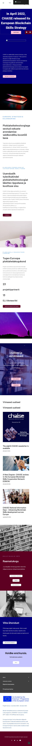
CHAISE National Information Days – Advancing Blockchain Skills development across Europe (14, 511)
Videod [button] (16, 580)
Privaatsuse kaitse (8, 689)
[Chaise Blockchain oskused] (9, 4)
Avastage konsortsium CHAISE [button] (11, 306)
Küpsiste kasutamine (8, 684)
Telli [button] (16, 662)
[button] (30, 32)
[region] (16, 21)
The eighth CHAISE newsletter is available (16, 447)
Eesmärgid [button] (7, 215)
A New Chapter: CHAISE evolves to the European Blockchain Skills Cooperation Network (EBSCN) (16, 477)
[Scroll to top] (29, 743)
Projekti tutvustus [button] (9, 76)
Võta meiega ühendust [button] (10, 642)
